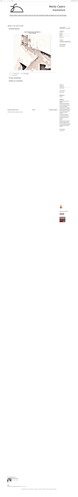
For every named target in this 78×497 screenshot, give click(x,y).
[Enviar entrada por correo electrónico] (21, 73)
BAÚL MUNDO (62, 46)
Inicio (33, 109)
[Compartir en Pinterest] (28, 73)
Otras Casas (15, 75)
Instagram (61, 37)
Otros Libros (62, 130)
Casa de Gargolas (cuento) (64, 104)
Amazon (61, 32)
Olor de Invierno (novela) (64, 115)
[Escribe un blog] (24, 73)
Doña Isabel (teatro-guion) (64, 107)
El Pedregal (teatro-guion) (64, 110)
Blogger (54, 489)
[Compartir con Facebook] (26, 73)
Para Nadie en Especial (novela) (64, 118)
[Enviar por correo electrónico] (23, 73)
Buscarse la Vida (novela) (64, 103)
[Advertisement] (65, 66)
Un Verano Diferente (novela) (65, 124)
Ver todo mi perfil (15, 479)
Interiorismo (62, 87)
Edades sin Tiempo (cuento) (65, 109)
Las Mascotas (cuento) (64, 114)
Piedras (61, 119)
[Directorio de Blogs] (64, 211)
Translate (68, 28)
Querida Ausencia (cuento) (64, 121)
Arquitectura (62, 86)
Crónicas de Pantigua (63, 106)
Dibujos (61, 96)
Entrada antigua (53, 109)
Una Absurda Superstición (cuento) (64, 126)
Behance (61, 34)
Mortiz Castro (15, 478)
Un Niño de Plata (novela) (64, 122)
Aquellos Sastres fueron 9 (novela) (64, 101)
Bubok (61, 35)
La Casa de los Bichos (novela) (64, 113)
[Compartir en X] (25, 73)
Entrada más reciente (13, 109)
